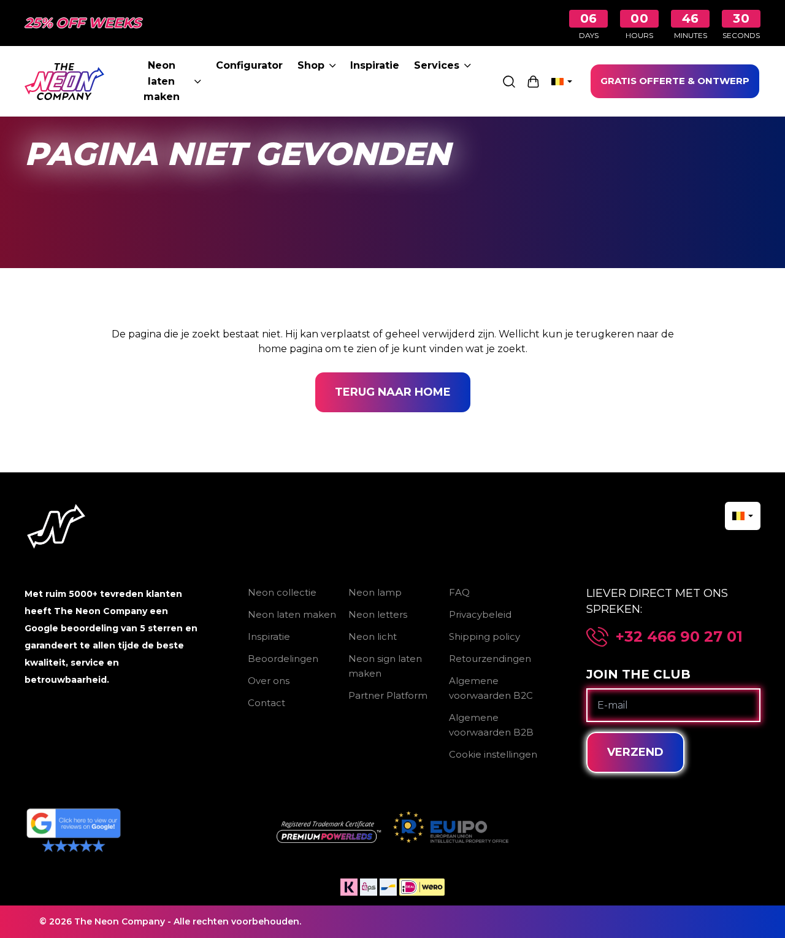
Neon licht (372, 636)
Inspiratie (374, 65)
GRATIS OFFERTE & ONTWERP (674, 80)
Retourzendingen (490, 658)
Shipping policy (484, 636)
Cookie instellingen (493, 754)
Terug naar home (393, 392)
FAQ (459, 592)
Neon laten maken (162, 81)
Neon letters (377, 614)
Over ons (268, 680)
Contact (266, 703)
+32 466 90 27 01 (679, 636)
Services (436, 65)
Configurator (249, 65)
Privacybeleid (480, 614)
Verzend (635, 752)
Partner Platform (387, 695)
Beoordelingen (283, 658)
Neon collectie (282, 592)
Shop (310, 65)
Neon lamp (375, 592)
